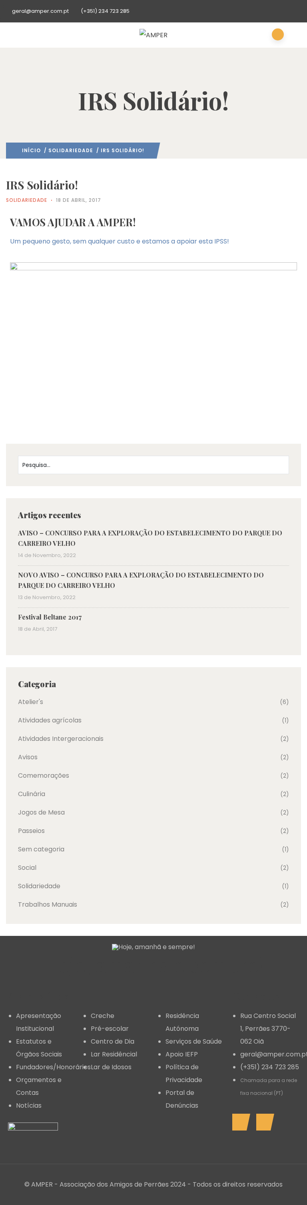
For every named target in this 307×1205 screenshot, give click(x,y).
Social (27, 867)
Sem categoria (41, 849)
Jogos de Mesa (41, 812)
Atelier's (30, 701)
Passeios (31, 830)
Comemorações (43, 775)
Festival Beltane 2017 (50, 617)
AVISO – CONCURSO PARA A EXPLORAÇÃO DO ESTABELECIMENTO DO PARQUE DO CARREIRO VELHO (150, 538)
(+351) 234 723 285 (105, 11)
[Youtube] (263, 1122)
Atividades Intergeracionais (61, 738)
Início (31, 150)
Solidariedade (70, 150)
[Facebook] (239, 1122)
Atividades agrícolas (50, 720)
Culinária (31, 794)
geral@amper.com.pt (40, 11)
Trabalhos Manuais (47, 904)
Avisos (28, 757)
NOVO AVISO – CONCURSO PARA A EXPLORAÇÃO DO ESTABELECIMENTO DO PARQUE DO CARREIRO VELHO (141, 580)
